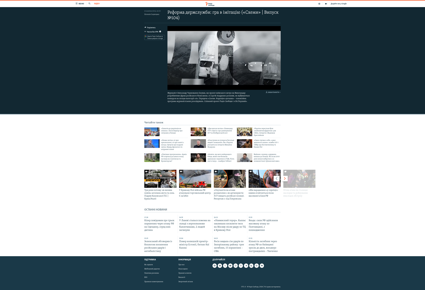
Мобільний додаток (152, 269)
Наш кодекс (183, 269)
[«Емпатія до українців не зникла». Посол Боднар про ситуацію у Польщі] (152, 131)
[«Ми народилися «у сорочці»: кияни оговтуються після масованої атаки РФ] (265, 179)
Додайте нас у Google (339, 4)
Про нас (181, 265)
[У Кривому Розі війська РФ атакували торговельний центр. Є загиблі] (195, 179)
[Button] (150, 28)
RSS (145, 277)
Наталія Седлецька (151, 14)
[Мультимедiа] (326, 3)
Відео (97, 4)
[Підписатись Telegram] (246, 266)
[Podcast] (256, 266)
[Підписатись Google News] (220, 266)
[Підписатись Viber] (241, 266)
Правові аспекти (184, 273)
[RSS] (251, 266)
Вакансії (181, 277)
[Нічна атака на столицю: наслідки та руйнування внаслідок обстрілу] (299, 179)
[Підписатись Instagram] (236, 266)
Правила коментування (153, 281)
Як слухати (148, 265)
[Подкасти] (319, 3)
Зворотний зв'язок (185, 281)
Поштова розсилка (151, 273)
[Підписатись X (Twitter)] (225, 266)
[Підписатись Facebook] (214, 266)
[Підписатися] (262, 266)
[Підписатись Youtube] (230, 266)
